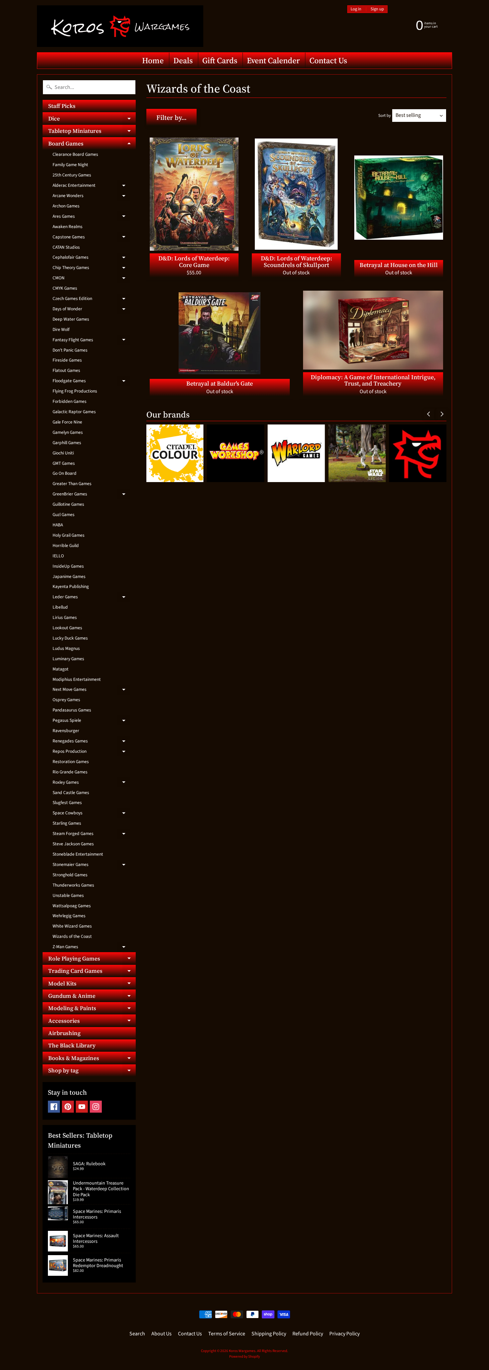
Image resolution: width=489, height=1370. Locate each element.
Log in (356, 9)
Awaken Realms (67, 226)
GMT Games (64, 463)
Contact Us (328, 60)
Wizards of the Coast (72, 936)
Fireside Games (67, 360)
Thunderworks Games (73, 885)
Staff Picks (62, 106)
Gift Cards (219, 60)
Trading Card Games (92, 972)
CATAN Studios (66, 247)
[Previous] (429, 414)
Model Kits (92, 984)
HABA (58, 525)
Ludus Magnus (66, 648)
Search (137, 1333)
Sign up (377, 9)
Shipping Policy (268, 1333)
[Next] (441, 414)
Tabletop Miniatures (92, 132)
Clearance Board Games (75, 154)
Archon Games (66, 206)
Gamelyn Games (68, 432)
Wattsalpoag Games (72, 906)
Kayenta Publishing (71, 586)
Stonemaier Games (91, 865)
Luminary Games (68, 659)
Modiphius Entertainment (77, 679)
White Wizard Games (72, 926)
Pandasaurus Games (72, 710)
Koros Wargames (242, 1350)
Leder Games (91, 598)
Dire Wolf (61, 329)
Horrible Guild (66, 545)
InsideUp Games (68, 566)
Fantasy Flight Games (91, 341)
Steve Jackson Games (73, 844)
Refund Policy (307, 1333)
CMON (91, 279)
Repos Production (91, 752)
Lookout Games (67, 628)
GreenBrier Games (91, 495)
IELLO (58, 556)
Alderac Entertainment (91, 186)
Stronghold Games (70, 875)
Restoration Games (71, 761)
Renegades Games (91, 742)
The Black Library (71, 1045)
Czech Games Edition (91, 299)
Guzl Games (64, 514)
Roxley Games (91, 783)
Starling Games (67, 823)
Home (153, 60)
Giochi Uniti (63, 453)
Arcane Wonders (91, 196)
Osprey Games (66, 699)
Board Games (92, 144)
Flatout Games (66, 370)
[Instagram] (96, 1107)
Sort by (384, 116)
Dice (92, 120)
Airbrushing (64, 1033)
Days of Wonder (91, 310)
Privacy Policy (344, 1333)
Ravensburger (66, 730)
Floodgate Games (91, 382)
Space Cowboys (91, 814)
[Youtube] (82, 1107)
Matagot (61, 669)
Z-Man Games (91, 948)
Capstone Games (91, 238)
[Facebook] (54, 1107)
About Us (161, 1333)
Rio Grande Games (70, 772)
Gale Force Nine (67, 422)
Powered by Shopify (244, 1356)
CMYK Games (65, 288)
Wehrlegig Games (69, 916)
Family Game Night (70, 164)
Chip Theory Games (91, 268)
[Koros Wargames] (120, 26)
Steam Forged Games (91, 834)
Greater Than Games (72, 483)
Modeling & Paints (92, 1009)
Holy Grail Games (68, 535)
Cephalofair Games (91, 258)
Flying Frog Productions (75, 391)
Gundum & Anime (92, 997)
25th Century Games (72, 175)
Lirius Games (65, 617)
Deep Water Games (71, 319)
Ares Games (91, 217)
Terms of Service (226, 1333)
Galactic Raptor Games (74, 412)
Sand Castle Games (71, 792)
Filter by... (171, 117)
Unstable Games (68, 895)
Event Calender (273, 60)
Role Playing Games (92, 959)
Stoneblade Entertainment (78, 854)
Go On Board (65, 473)
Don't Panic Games (70, 350)
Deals (183, 60)
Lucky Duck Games (70, 638)
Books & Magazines (92, 1059)
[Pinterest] (68, 1107)
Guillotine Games (68, 504)
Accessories (92, 1022)
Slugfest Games (67, 802)
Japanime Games (69, 576)
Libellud (60, 607)
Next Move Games (91, 690)
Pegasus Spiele (91, 721)
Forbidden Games (69, 401)
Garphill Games (67, 442)
